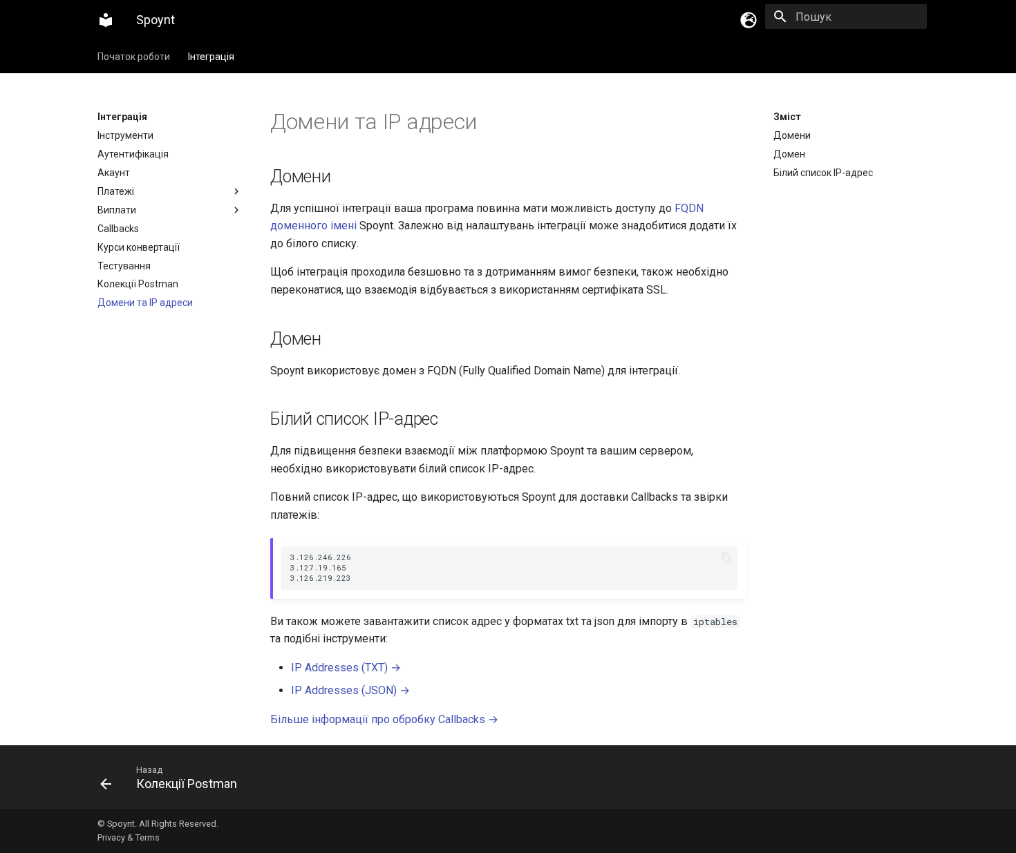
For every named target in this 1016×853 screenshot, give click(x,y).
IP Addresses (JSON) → (350, 690)
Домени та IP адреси (145, 302)
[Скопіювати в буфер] (726, 557)
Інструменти (125, 135)
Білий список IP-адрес (823, 172)
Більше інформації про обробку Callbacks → (384, 719)
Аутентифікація (133, 154)
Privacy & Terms (128, 837)
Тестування (124, 265)
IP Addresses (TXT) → (346, 667)
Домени (792, 135)
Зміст (787, 116)
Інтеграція (211, 56)
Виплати (116, 209)
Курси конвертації (138, 247)
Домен (789, 154)
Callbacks (118, 228)
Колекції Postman (137, 283)
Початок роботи (133, 56)
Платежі (115, 191)
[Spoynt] (106, 20)
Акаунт (113, 172)
